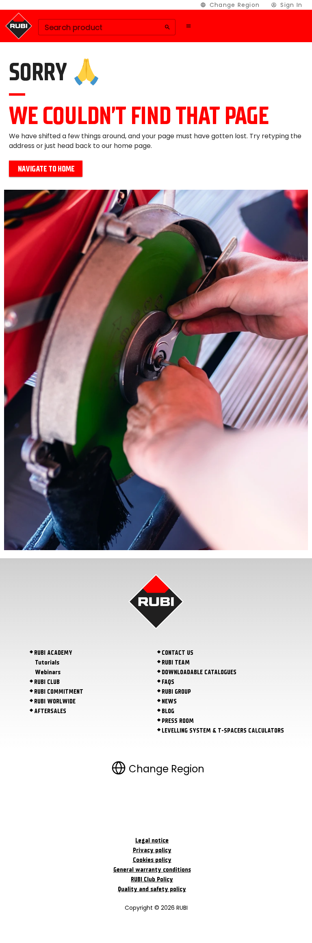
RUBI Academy (53, 652)
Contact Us (177, 652)
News (169, 701)
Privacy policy (152, 850)
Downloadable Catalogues (199, 672)
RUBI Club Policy (152, 879)
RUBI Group (176, 691)
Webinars (48, 672)
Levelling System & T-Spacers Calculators (223, 730)
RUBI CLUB (47, 682)
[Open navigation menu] (189, 26)
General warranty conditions (152, 869)
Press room (178, 720)
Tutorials (47, 662)
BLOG (168, 711)
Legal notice (152, 840)
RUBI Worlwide (55, 701)
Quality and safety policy (152, 889)
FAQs (168, 682)
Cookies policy (152, 860)
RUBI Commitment (58, 691)
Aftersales (50, 711)
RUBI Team (176, 662)
